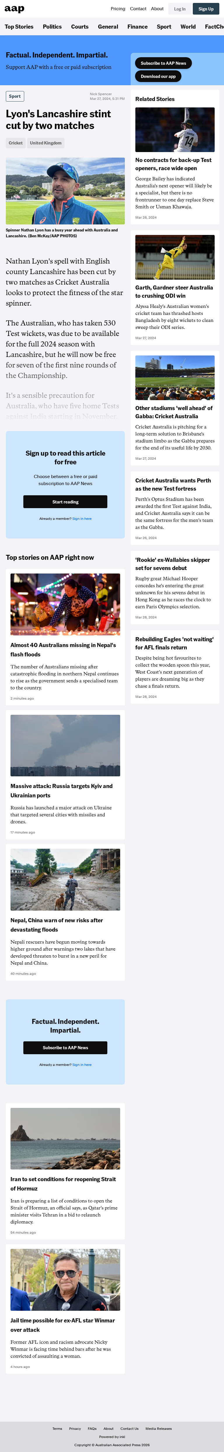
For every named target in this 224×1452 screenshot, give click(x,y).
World (188, 26)
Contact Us (129, 1429)
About (157, 8)
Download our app (158, 76)
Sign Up (206, 9)
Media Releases (159, 1429)
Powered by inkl (112, 1437)
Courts (80, 26)
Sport (164, 26)
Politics (52, 26)
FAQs (92, 1429)
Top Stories (19, 26)
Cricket (16, 143)
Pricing (118, 8)
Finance (137, 26)
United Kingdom (46, 143)
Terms (57, 1429)
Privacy (75, 1429)
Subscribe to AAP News (163, 63)
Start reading (65, 502)
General (108, 26)
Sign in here (82, 519)
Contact (138, 8)
